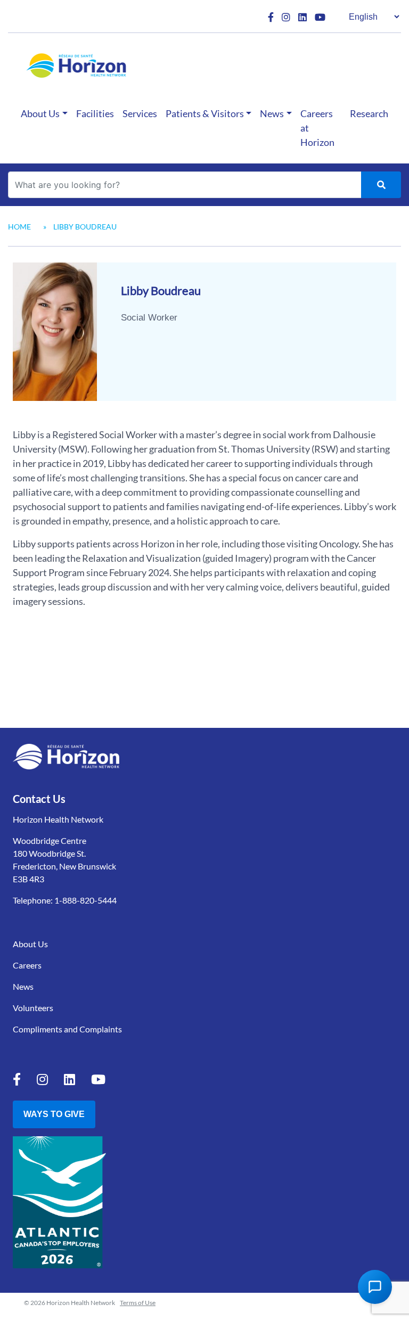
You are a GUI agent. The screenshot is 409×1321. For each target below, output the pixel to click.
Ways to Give (54, 1114)
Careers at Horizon (317, 128)
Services (139, 113)
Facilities (95, 113)
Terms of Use (138, 1303)
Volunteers (33, 1008)
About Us (40, 113)
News (272, 113)
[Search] (381, 184)
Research (369, 113)
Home (19, 226)
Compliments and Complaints (67, 1029)
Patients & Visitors (205, 113)
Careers (27, 965)
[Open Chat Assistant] (375, 1287)
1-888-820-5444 (85, 900)
